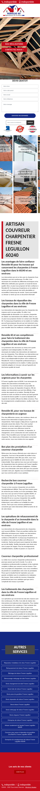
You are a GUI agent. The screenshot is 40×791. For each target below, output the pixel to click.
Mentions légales (30, 787)
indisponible (10, 1)
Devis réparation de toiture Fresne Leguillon (20, 699)
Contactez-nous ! (14, 50)
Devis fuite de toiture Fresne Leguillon (20, 689)
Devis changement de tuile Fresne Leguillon (20, 683)
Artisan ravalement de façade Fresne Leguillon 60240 (20, 726)
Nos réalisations (14, 44)
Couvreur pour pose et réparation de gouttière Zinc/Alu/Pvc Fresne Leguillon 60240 (20, 733)
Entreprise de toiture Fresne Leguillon (20, 720)
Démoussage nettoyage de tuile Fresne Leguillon (20, 678)
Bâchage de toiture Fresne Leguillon (20, 673)
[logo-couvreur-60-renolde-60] (14, 10)
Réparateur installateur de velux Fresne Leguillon (20, 663)
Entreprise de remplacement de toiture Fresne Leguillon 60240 (20, 740)
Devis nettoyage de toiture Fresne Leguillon (20, 710)
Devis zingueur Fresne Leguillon (20, 715)
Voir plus (20, 772)
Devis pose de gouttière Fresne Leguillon (20, 694)
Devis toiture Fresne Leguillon (20, 704)
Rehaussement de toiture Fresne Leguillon (20, 668)
